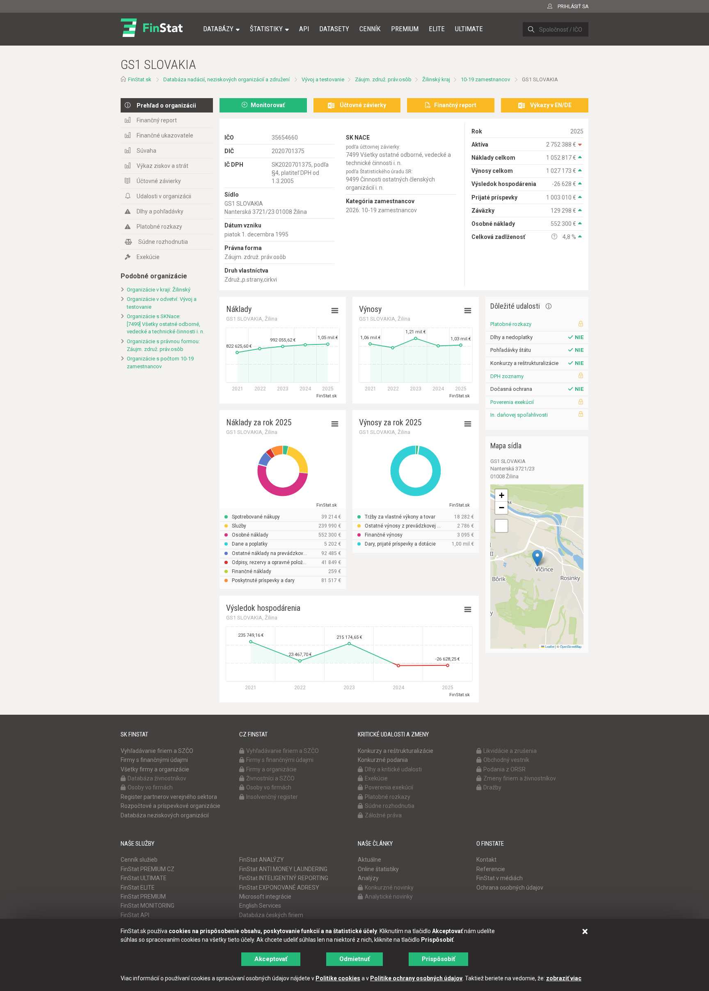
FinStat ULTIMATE (144, 878)
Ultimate (469, 29)
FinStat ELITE (138, 887)
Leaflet (549, 646)
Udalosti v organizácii (164, 196)
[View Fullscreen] (501, 526)
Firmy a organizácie (271, 769)
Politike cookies (338, 978)
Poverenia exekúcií (512, 402)
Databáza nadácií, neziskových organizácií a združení (226, 79)
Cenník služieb (139, 859)
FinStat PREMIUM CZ (147, 869)
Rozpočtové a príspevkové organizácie (170, 806)
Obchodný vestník (506, 760)
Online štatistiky (378, 869)
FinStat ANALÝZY (261, 859)
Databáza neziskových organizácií (165, 815)
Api (304, 29)
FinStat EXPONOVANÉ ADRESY (279, 887)
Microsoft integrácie (265, 896)
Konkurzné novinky (389, 887)
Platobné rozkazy (159, 226)
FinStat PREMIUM (143, 896)
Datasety (334, 29)
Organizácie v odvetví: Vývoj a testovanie (162, 303)
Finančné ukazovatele (165, 135)
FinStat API (135, 915)
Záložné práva (383, 815)
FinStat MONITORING (147, 905)
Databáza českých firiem (271, 915)
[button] (537, 558)
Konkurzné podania (383, 760)
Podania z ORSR (504, 769)
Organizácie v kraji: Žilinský (158, 290)
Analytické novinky (389, 896)
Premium (405, 29)
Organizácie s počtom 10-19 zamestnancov (160, 362)
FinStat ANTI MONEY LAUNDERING (283, 869)
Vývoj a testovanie (323, 79)
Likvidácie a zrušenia (510, 751)
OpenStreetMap (570, 646)
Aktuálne (369, 859)
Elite (437, 29)
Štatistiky (266, 29)
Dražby (492, 787)
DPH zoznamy (507, 376)
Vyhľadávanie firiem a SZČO (157, 751)
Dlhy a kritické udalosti (393, 769)
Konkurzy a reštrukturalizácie (395, 751)
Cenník (370, 29)
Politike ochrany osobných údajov (416, 978)
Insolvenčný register (272, 797)
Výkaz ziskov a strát (162, 166)
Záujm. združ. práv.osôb (383, 79)
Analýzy (368, 878)
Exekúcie (148, 257)
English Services (260, 905)
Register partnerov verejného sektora (169, 797)
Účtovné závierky (159, 181)
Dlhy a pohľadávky (160, 211)
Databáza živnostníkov (157, 778)
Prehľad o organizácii (166, 105)
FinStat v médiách (499, 878)
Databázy (218, 29)
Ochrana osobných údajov (509, 887)
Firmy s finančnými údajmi (154, 760)
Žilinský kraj (436, 79)
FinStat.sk (139, 79)
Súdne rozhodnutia (163, 242)
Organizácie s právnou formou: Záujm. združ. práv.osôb (163, 345)
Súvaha (146, 150)
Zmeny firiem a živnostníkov (519, 778)
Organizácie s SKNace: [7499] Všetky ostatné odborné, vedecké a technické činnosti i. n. (165, 324)
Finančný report (157, 120)
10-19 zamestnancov (485, 79)
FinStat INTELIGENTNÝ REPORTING (283, 878)
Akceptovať (270, 959)
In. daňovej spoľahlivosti (519, 415)
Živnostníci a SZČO (270, 778)
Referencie (490, 869)
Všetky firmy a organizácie (155, 769)
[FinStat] (152, 34)
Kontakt (486, 859)
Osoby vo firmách (150, 787)
